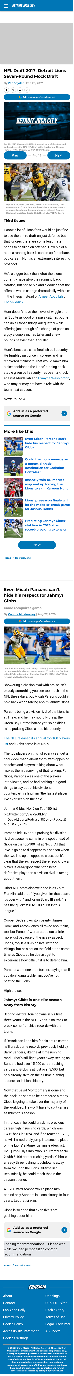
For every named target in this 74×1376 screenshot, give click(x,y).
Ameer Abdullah (51, 296)
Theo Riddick (13, 302)
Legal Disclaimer (57, 1324)
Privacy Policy (13, 1317)
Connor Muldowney (21, 614)
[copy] (27, 90)
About (7, 1296)
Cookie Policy (13, 1324)
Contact (9, 1303)
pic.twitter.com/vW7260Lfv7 (25, 814)
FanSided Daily (14, 1310)
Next (58, 155)
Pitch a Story (54, 1310)
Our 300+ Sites (56, 1303)
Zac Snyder (16, 83)
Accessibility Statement (21, 1331)
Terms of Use (55, 1317)
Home (7, 557)
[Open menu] (6, 5)
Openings (52, 1296)
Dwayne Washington (53, 378)
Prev (15, 155)
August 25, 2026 (15, 824)
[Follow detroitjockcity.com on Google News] (64, 413)
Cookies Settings (15, 1338)
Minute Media (22, 1348)
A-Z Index (52, 1331)
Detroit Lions (23, 557)
